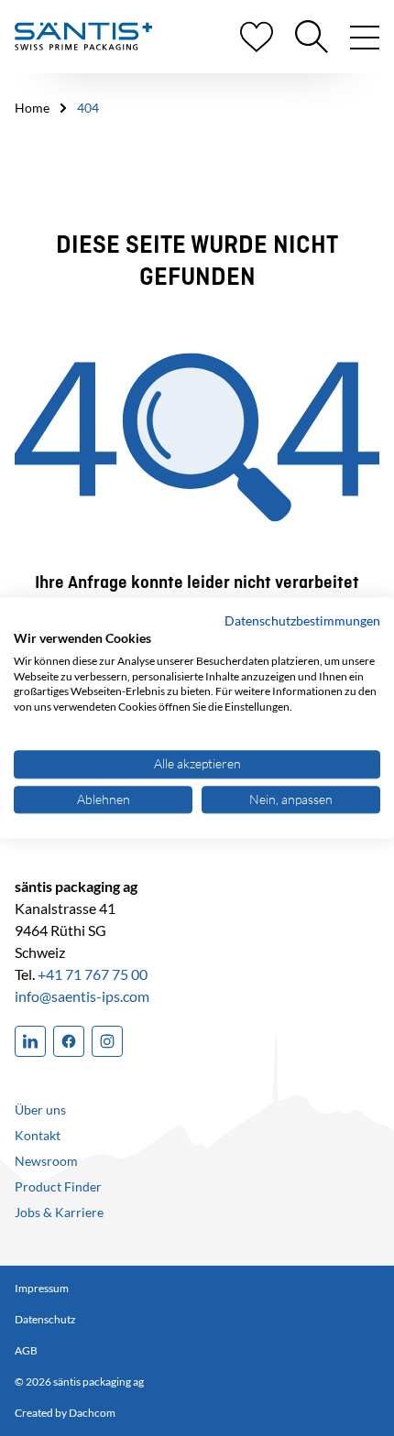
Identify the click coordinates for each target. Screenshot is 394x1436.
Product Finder (58, 1186)
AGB (26, 1350)
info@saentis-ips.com (82, 996)
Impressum (42, 1288)
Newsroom (46, 1161)
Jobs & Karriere (59, 1212)
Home (32, 107)
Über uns (40, 1109)
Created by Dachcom (65, 1413)
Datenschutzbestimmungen (302, 620)
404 (88, 107)
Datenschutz (45, 1319)
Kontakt (37, 1135)
